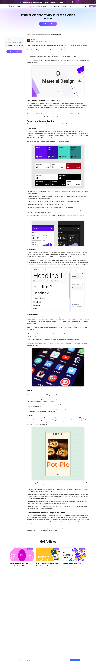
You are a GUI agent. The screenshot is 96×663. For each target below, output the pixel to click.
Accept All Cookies (75, 660)
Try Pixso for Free (13, 51)
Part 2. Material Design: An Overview (14, 45)
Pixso (33, 521)
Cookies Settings (63, 660)
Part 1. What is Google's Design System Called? (14, 42)
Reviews (33, 34)
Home (28, 34)
